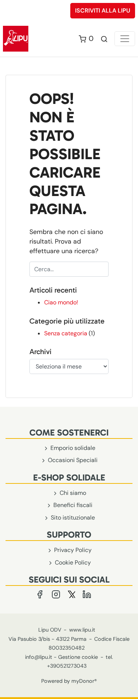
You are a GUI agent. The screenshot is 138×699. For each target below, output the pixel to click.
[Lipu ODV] (15, 38)
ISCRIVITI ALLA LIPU (102, 10)
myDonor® (84, 681)
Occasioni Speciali (72, 460)
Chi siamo (72, 493)
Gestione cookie (78, 657)
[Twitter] (72, 594)
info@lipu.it (38, 657)
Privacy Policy (72, 550)
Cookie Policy (72, 562)
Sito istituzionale (72, 517)
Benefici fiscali (72, 505)
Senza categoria (65, 333)
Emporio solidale (72, 448)
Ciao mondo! (61, 302)
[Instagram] (57, 594)
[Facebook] (40, 594)
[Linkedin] (86, 594)
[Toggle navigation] (124, 38)
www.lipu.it (82, 629)
